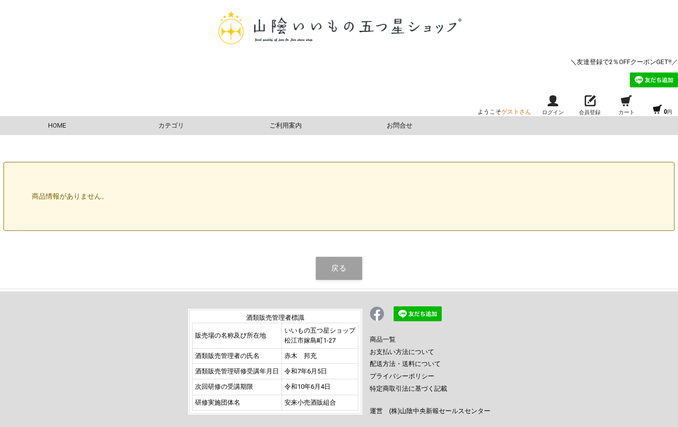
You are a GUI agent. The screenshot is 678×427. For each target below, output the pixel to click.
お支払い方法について (402, 352)
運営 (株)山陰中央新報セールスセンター (430, 411)
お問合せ (399, 125)
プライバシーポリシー (402, 376)
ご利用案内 (286, 125)
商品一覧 (383, 339)
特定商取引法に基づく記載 (408, 388)
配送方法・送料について (405, 363)
